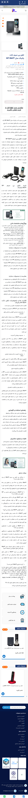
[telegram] (22, 2)
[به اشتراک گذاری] (3, 18)
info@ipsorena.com (8, 791)
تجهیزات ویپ (21, 718)
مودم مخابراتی (20, 726)
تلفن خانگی (21, 721)
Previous (6, 629)
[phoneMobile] (24, 796)
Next (3, 629)
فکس (23, 723)
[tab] (22, 116)
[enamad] (6, 763)
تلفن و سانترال (20, 716)
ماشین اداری (21, 734)
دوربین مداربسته (20, 728)
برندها (22, 736)
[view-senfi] (22, 774)
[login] (7, 2)
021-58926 (21, 791)
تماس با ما (21, 741)
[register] (5, 2)
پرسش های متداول (19, 744)
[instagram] (25, 2)
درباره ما (22, 739)
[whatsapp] (4, 796)
